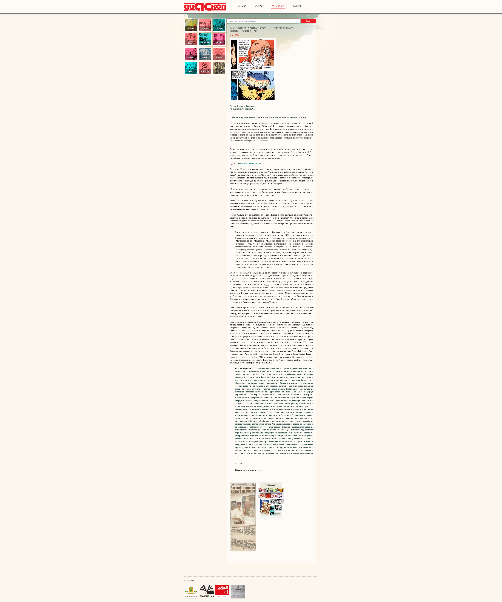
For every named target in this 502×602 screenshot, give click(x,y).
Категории (278, 6)
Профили (219, 39)
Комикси (190, 68)
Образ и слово (205, 68)
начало (241, 6)
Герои (205, 53)
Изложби (190, 53)
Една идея (219, 68)
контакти (298, 6)
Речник (219, 25)
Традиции (190, 25)
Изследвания (205, 25)
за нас (259, 6)
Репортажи (205, 39)
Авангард (219, 53)
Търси (308, 21)
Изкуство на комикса (190, 39)
